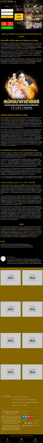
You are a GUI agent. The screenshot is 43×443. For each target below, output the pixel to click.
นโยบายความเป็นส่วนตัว (17, 402)
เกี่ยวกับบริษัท (35, 402)
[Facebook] (23, 416)
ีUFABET (25, 405)
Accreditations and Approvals (19, 399)
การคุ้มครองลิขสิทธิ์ (23, 397)
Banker (5, 162)
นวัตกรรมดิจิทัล (25, 53)
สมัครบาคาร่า (26, 136)
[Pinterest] (32, 416)
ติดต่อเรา (14, 405)
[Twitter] (26, 416)
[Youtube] (29, 416)
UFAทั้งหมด (19, 405)
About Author (15, 397)
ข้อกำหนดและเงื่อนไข (27, 402)
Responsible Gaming (31, 399)
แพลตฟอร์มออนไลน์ (32, 52)
